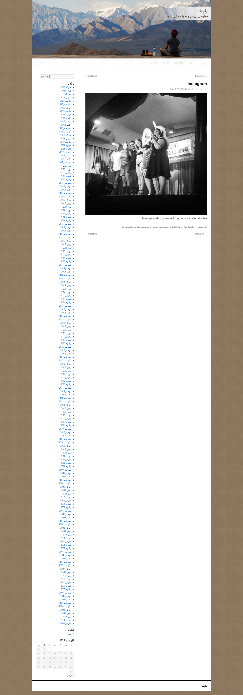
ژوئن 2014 (66, 285)
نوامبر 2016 (65, 186)
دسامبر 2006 (65, 592)
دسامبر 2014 (65, 265)
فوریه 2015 (66, 258)
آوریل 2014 (66, 292)
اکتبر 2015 (66, 230)
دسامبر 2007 (65, 551)
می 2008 (67, 534)
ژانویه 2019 (66, 118)
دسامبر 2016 (65, 183)
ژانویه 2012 (66, 384)
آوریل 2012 (66, 374)
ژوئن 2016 (66, 203)
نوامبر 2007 (65, 555)
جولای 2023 (65, 87)
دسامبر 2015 (65, 224)
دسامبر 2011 (65, 387)
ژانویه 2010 (66, 466)
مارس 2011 (65, 418)
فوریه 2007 (66, 586)
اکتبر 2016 (66, 189)
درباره (166, 62)
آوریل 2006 (66, 620)
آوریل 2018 (66, 138)
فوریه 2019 (66, 114)
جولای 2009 (65, 487)
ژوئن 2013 (66, 326)
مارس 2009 (65, 500)
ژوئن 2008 (66, 531)
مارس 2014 (65, 295)
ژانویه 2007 (66, 589)
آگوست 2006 (65, 606)
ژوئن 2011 (66, 408)
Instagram (201, 76)
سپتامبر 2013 (64, 316)
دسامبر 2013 (65, 306)
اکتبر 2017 (66, 159)
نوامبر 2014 (65, 268)
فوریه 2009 (66, 504)
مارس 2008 (65, 541)
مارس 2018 (65, 142)
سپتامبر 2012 (64, 357)
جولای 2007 (65, 568)
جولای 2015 (65, 241)
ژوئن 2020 (66, 90)
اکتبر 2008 (66, 517)
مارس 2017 (65, 172)
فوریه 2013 (66, 340)
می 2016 (67, 206)
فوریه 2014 (66, 299)
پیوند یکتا (140, 227)
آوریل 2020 (66, 97)
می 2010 (67, 452)
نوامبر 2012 (65, 350)
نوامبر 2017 (65, 155)
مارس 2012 (65, 377)
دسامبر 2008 (65, 510)
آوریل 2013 (66, 333)
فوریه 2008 (66, 545)
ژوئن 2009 (66, 490)
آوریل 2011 (66, 415)
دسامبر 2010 (65, 428)
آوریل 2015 (66, 251)
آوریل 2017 (66, 169)
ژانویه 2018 (66, 148)
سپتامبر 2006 (64, 603)
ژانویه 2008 (66, 548)
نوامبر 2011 (65, 391)
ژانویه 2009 (66, 507)
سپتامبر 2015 (64, 234)
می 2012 (67, 370)
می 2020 (67, 94)
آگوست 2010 (65, 442)
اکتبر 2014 (66, 271)
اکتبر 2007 (66, 558)
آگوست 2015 (65, 237)
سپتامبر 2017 (64, 162)
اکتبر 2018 (66, 125)
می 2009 (67, 493)
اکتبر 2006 (66, 599)
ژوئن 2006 (66, 613)
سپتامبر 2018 (64, 128)
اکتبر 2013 (66, 312)
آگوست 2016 (65, 196)
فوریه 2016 (66, 217)
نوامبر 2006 (65, 596)
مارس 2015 (65, 254)
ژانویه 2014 (66, 302)
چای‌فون (179, 62)
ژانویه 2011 (66, 425)
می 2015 (67, 247)
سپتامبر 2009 (64, 480)
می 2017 (67, 166)
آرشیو (154, 62)
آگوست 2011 (65, 401)
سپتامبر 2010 (64, 439)
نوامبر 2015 (65, 227)
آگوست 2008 (65, 524)
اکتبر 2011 (66, 394)
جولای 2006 (65, 609)
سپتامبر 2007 (64, 562)
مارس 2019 (65, 111)
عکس (192, 227)
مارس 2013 (65, 336)
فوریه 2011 (66, 422)
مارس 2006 (65, 623)
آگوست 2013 (65, 319)
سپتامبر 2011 (64, 398)
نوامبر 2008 (65, 514)
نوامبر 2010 (65, 432)
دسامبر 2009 (65, 469)
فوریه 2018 (66, 145)
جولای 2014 (65, 282)
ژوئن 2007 (66, 572)
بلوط (202, 62)
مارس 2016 (65, 213)
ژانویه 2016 (66, 220)
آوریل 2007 (66, 579)
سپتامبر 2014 (64, 275)
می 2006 (67, 616)
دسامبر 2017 (65, 152)
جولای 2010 (65, 446)
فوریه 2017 (66, 176)
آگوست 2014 (65, 278)
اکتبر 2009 (66, 476)
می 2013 (67, 329)
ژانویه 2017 (66, 179)
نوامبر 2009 (65, 473)
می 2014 (67, 288)
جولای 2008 (65, 528)
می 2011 (67, 411)
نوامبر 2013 (65, 309)
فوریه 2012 (66, 381)
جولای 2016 (65, 200)
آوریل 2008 (66, 538)
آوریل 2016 (66, 210)
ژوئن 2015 (66, 244)
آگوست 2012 (65, 360)
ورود (69, 633)
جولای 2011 (65, 405)
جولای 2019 (65, 107)
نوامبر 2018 (65, 121)
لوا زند (173, 88)
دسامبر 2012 (65, 347)
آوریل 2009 (66, 497)
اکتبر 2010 (66, 435)
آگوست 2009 (65, 483)
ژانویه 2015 (66, 261)
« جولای (70, 675)
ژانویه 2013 (66, 343)
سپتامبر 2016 (64, 193)
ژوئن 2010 (66, 449)
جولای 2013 (65, 323)
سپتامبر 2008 (64, 521)
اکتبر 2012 (66, 353)
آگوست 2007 (65, 565)
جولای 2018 (65, 135)
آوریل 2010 (66, 456)
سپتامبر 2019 (64, 104)
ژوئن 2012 (66, 367)
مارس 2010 (65, 459)
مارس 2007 (65, 582)
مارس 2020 (65, 101)
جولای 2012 (65, 364)
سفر (192, 62)
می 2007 (67, 575)
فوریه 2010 (66, 463)
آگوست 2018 (65, 131)
